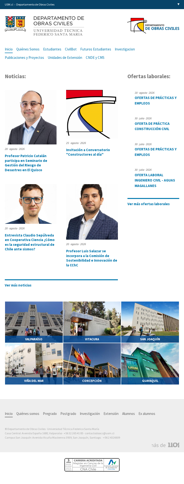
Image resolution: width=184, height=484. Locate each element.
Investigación (90, 413)
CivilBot (71, 49)
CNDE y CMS (95, 57)
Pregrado (50, 413)
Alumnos (128, 413)
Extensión (111, 413)
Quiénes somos (27, 413)
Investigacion (125, 49)
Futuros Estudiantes (95, 49)
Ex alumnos (146, 413)
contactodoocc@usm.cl (99, 433)
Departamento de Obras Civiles (35, 4)
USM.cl (9, 4)
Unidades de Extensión (65, 57)
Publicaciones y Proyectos (24, 57)
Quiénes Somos (28, 49)
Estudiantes (52, 49)
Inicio (9, 49)
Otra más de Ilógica (165, 445)
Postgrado (68, 413)
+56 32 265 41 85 (73, 433)
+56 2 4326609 (111, 437)
